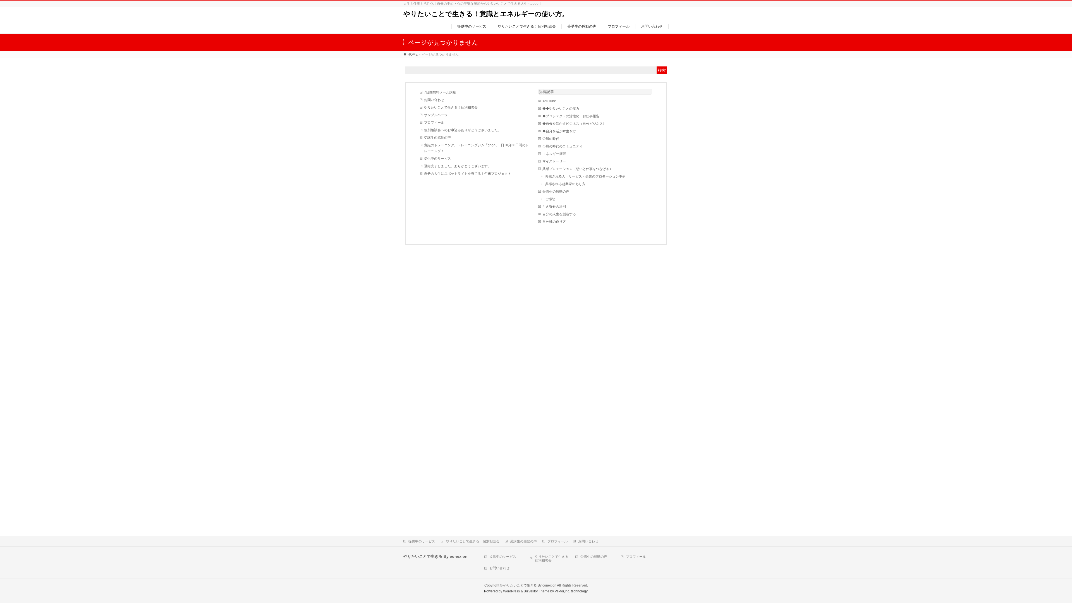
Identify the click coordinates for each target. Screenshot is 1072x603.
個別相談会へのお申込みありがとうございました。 (462, 130)
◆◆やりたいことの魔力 (560, 109)
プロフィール (434, 123)
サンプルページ (436, 115)
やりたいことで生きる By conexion (529, 585)
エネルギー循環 (554, 154)
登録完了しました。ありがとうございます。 (457, 166)
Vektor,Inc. (562, 591)
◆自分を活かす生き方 (559, 131)
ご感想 (550, 199)
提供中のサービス (437, 159)
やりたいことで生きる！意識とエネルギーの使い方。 (486, 14)
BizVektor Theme (536, 591)
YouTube (549, 101)
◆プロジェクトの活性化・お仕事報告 (570, 116)
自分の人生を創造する (559, 214)
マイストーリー (554, 161)
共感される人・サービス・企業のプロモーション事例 (585, 176)
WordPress (511, 591)
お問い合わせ (434, 100)
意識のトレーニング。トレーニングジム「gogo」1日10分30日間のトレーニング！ (476, 148)
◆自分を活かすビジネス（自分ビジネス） (574, 124)
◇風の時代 (550, 139)
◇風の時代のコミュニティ (562, 146)
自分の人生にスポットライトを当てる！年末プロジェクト (467, 174)
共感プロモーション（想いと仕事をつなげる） (577, 169)
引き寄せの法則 (554, 207)
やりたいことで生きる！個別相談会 (451, 107)
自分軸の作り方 (554, 222)
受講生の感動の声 (437, 138)
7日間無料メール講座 (440, 92)
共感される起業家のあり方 (565, 184)
